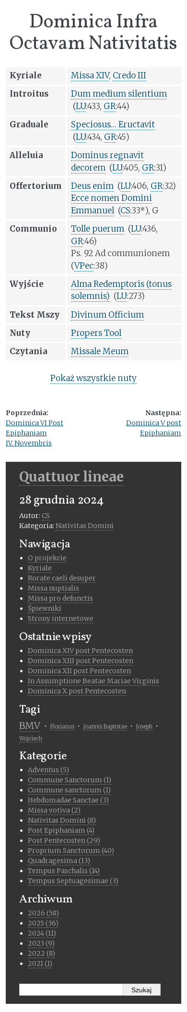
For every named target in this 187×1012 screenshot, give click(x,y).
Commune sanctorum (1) (69, 790)
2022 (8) (41, 953)
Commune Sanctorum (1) (69, 780)
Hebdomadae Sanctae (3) (68, 800)
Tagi (29, 710)
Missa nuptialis (53, 588)
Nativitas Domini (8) (62, 820)
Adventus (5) (48, 769)
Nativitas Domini (85, 525)
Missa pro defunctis (60, 598)
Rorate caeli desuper (62, 578)
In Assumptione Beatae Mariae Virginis (93, 681)
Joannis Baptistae (105, 726)
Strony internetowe (61, 618)
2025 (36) (43, 923)
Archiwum (46, 899)
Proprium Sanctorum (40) (71, 850)
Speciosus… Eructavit (113, 124)
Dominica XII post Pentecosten (79, 670)
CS (46, 515)
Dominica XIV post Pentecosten (80, 650)
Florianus (62, 726)
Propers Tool (96, 333)
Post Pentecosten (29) (64, 840)
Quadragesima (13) (59, 860)
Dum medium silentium (119, 93)
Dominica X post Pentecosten (77, 691)
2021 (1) (40, 963)
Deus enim (92, 186)
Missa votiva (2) (54, 810)
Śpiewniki (44, 608)
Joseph (144, 726)
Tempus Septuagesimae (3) (73, 880)
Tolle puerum (97, 228)
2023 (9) (41, 943)
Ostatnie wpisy (55, 637)
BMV (29, 725)
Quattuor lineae (71, 476)
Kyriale (40, 568)
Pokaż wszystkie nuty (93, 378)
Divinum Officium (107, 314)
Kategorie (43, 756)
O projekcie (47, 558)
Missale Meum (100, 351)
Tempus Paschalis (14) (64, 870)
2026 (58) (43, 913)
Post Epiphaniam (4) (61, 830)
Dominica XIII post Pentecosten (80, 660)
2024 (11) (42, 933)
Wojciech (30, 738)
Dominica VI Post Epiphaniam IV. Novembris (34, 433)
